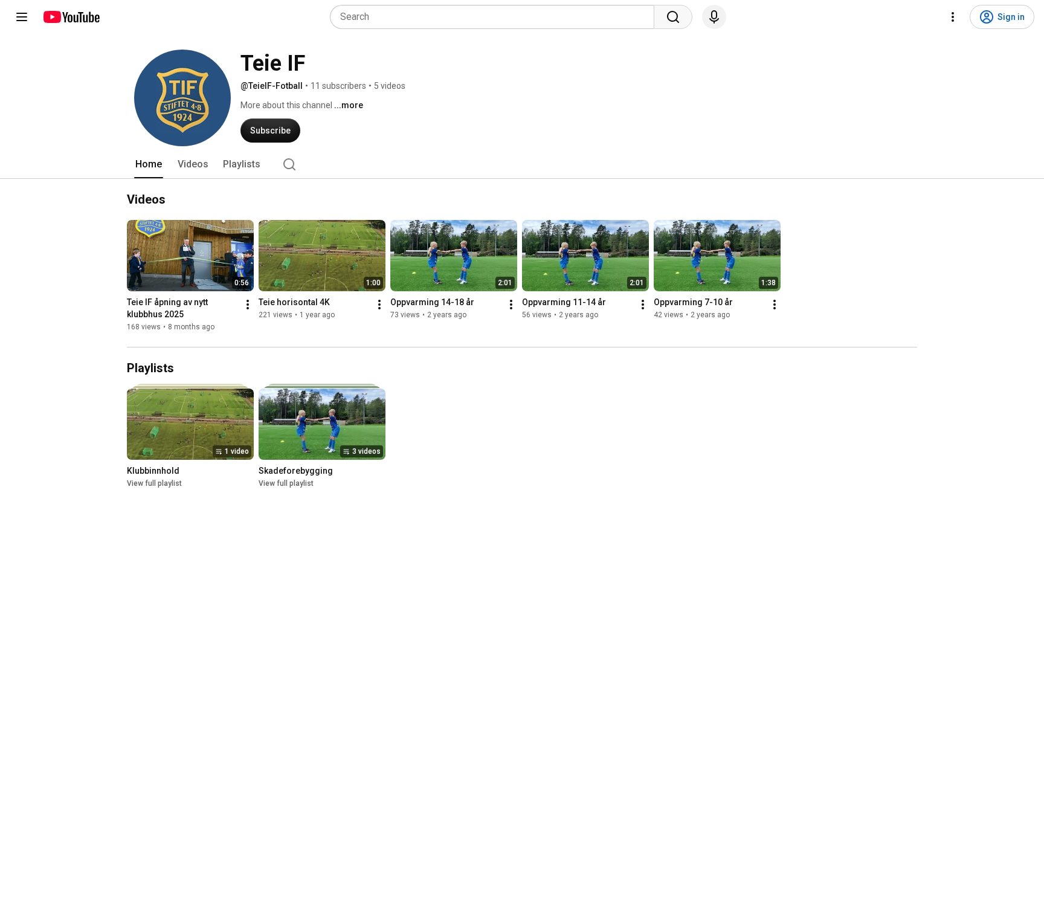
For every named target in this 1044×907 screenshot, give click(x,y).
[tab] (148, 164)
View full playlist (154, 483)
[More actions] (248, 304)
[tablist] (522, 164)
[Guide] (21, 17)
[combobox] (495, 17)
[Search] (673, 17)
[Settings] (953, 17)
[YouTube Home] (71, 17)
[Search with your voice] (714, 17)
